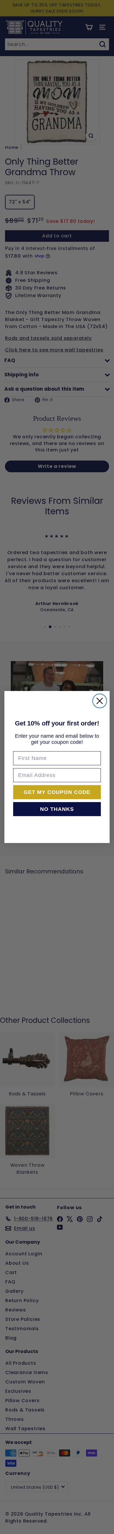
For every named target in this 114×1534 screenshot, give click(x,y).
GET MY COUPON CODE (57, 792)
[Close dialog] (100, 701)
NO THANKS (57, 809)
